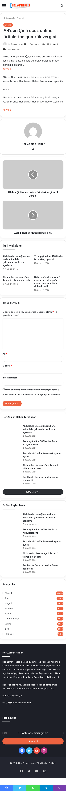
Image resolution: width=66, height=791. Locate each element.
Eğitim (7, 613)
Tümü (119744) (33, 491)
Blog (6, 629)
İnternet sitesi (10, 377)
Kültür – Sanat (11, 618)
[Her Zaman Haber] (20, 5)
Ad (5, 353)
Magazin (8, 603)
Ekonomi (8, 608)
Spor (6, 598)
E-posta (7, 365)
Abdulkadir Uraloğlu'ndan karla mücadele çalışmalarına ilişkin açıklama (39, 429)
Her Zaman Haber (15, 44)
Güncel (20, 18)
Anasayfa (10, 18)
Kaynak (7, 68)
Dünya (7, 623)
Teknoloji (8, 634)
